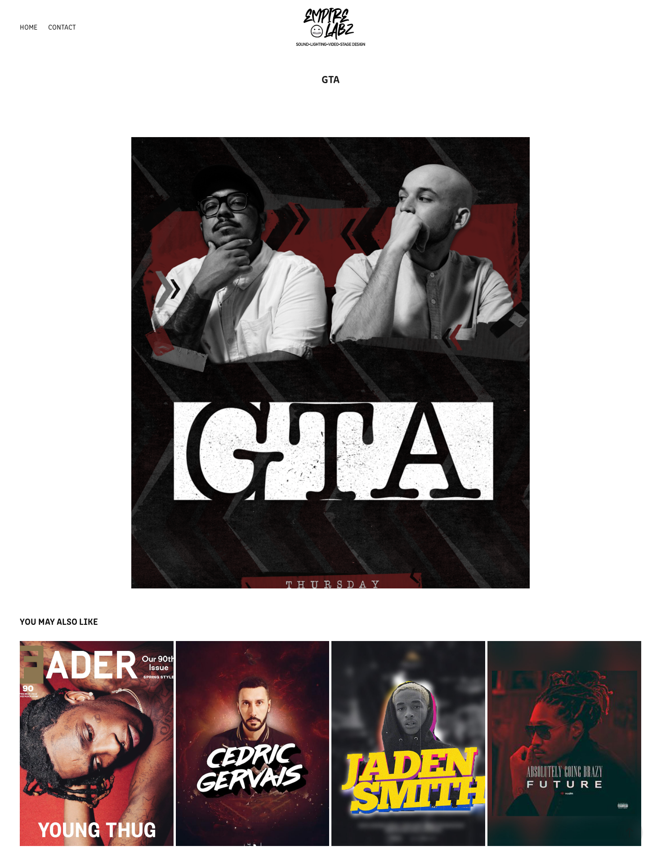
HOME (28, 26)
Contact (62, 26)
